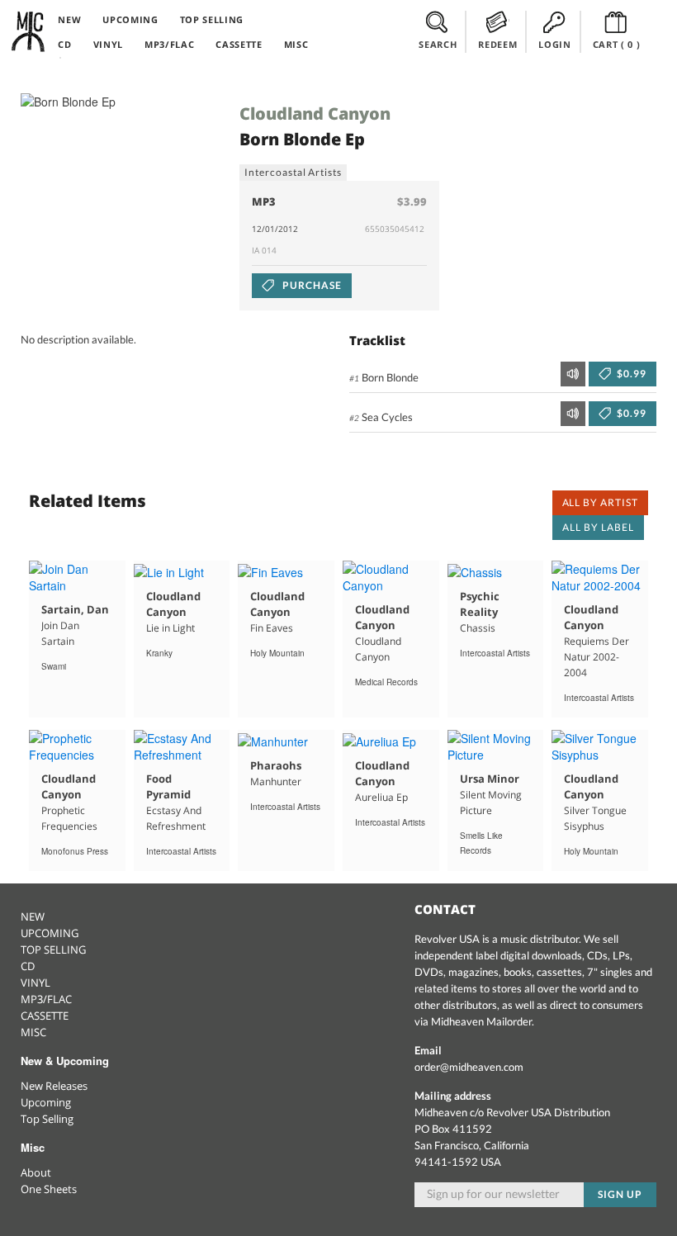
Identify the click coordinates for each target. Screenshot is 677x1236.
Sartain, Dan (75, 609)
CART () (617, 44)
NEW (69, 19)
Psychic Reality (479, 604)
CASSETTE (238, 44)
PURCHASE (311, 285)
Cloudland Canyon (315, 113)
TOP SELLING (212, 19)
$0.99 (630, 373)
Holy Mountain (277, 653)
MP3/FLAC (169, 44)
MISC (296, 44)
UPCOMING (130, 19)
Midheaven (29, 31)
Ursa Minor (489, 778)
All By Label (598, 527)
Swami (53, 666)
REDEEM (497, 44)
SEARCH (438, 44)
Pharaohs (275, 765)
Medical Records (386, 682)
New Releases (54, 1085)
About (36, 1172)
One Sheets (49, 1189)
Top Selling (47, 1118)
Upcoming (46, 1102)
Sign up (620, 1194)
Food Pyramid (168, 786)
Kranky (159, 653)
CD (64, 44)
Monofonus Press (74, 851)
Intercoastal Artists (293, 172)
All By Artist (600, 502)
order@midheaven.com (468, 1066)
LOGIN (554, 44)
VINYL (108, 44)
